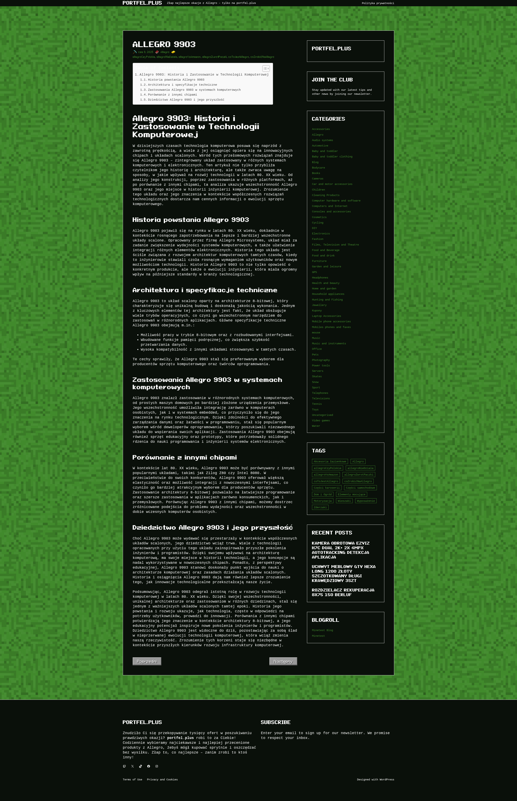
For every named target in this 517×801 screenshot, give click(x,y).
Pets (315, 354)
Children (318, 189)
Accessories (321, 129)
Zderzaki (320, 507)
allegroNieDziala (167, 56)
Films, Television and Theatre (335, 244)
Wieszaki (344, 501)
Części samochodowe (360, 487)
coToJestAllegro (238, 56)
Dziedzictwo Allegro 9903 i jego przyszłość (186, 99)
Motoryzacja (323, 501)
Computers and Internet (330, 206)
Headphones (320, 277)
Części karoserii (327, 487)
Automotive (320, 145)
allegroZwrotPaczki (214, 56)
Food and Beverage (325, 250)
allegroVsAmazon (190, 56)
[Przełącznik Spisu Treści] (264, 68)
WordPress (387, 779)
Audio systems (322, 140)
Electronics (321, 233)
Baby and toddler (325, 151)
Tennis (317, 404)
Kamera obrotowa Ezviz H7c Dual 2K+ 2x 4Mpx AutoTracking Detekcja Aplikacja (341, 550)
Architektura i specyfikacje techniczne (182, 84)
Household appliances (328, 294)
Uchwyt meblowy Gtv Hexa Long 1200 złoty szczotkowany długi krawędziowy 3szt (344, 573)
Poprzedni (147, 661)
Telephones (320, 393)
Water (316, 426)
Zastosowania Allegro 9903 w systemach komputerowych (194, 90)
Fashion (317, 239)
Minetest (318, 636)
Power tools (321, 365)
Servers (317, 371)
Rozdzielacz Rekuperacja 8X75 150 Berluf (343, 592)
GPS (314, 272)
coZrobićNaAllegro (262, 56)
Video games (321, 420)
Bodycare (318, 167)
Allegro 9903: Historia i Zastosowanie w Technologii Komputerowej (204, 74)
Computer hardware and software (336, 200)
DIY (314, 228)
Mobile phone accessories (331, 321)
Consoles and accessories (331, 211)
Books (316, 173)
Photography (321, 360)
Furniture (319, 261)
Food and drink (323, 255)
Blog (315, 162)
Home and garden (324, 288)
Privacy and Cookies (162, 779)
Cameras (317, 178)
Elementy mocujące (351, 494)
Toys (315, 409)
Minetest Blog (322, 630)
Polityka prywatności (378, 3)
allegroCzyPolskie (144, 56)
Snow (315, 382)
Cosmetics (319, 217)
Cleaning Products (325, 195)
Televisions (321, 398)
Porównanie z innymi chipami (172, 94)
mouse (316, 332)
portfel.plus (142, 3)
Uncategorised (322, 415)
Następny (283, 661)
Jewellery (319, 305)
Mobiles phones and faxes (331, 327)
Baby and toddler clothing (332, 156)
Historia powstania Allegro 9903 (176, 79)
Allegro (165, 52)
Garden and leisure (326, 266)
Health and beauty (325, 283)
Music (316, 338)
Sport (316, 387)
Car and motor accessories (332, 184)
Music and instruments (329, 343)
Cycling (317, 222)
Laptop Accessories (326, 316)
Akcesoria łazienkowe (330, 461)
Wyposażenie (366, 501)
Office (317, 349)
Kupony (317, 310)
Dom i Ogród (323, 494)
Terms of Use (132, 779)
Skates (317, 376)
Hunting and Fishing (327, 299)
